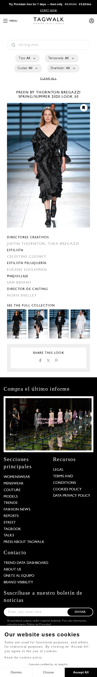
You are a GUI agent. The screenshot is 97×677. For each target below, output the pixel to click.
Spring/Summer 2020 (39, 97)
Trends (10, 503)
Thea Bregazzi (63, 244)
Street (10, 522)
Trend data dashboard (26, 563)
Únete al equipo (19, 576)
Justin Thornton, (27, 244)
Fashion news (17, 509)
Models (11, 496)
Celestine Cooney (26, 257)
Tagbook (12, 529)
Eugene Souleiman (27, 270)
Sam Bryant (19, 283)
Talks (9, 535)
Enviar (80, 612)
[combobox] (27, 58)
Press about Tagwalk (24, 542)
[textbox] (27, 58)
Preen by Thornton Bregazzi (48, 92)
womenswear (17, 477)
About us (12, 569)
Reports (11, 516)
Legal (58, 470)
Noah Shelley (22, 295)
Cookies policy (67, 489)
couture (12, 490)
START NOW (48, 10)
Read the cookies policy (23, 657)
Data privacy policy (71, 496)
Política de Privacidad (39, 624)
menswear (13, 483)
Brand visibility (18, 582)
